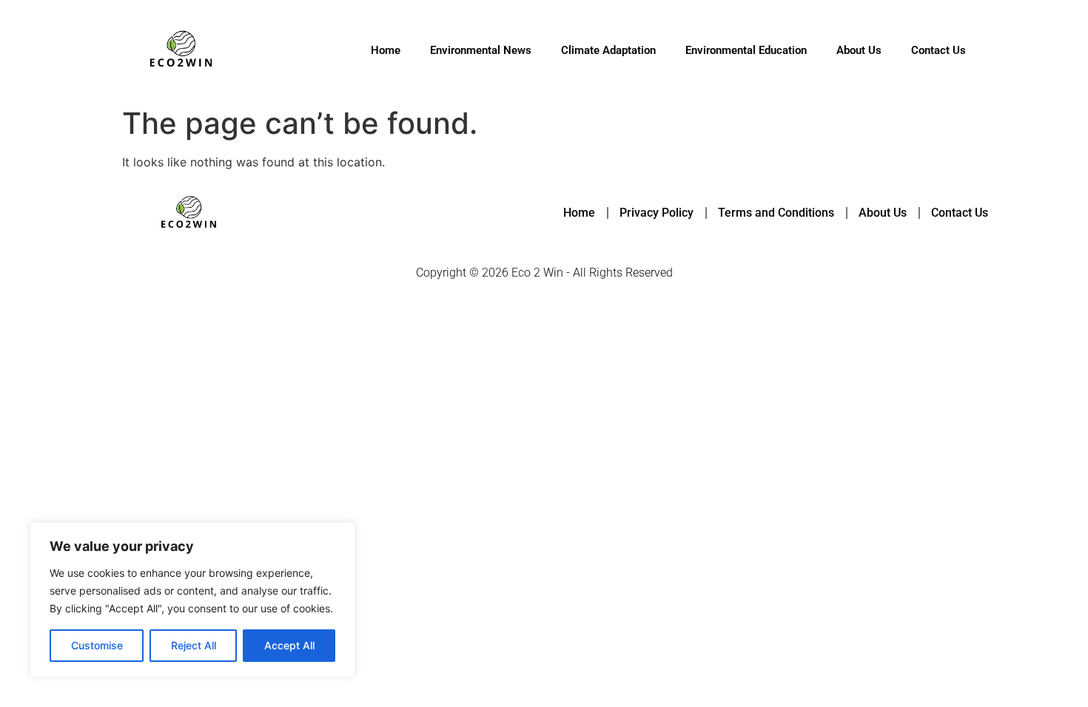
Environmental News (480, 50)
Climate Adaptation (608, 50)
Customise (97, 645)
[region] (192, 599)
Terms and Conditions (776, 213)
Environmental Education (746, 50)
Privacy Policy (656, 213)
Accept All (289, 645)
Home (385, 50)
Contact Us (938, 50)
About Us (859, 50)
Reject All (193, 645)
